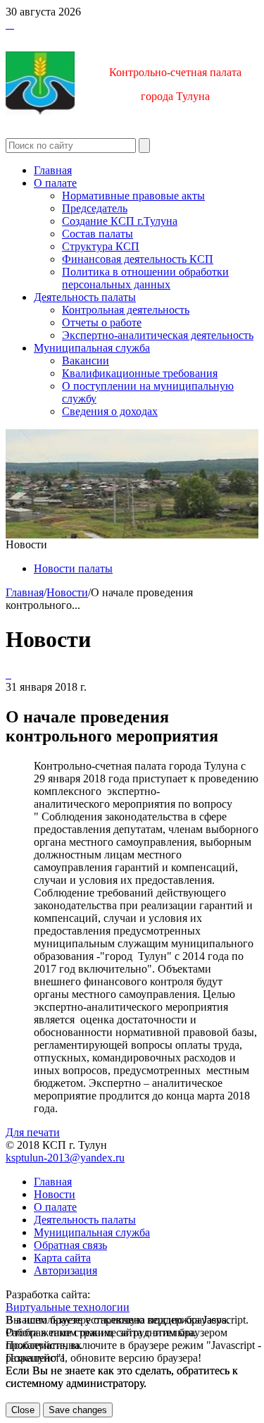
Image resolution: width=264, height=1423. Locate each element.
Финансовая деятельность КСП (137, 259)
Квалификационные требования (140, 373)
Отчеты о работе (102, 322)
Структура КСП (100, 246)
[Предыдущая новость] (9, 674)
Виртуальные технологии (68, 1307)
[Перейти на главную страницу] (7, 24)
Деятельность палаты (85, 297)
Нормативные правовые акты (133, 196)
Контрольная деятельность (125, 310)
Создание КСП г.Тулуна (119, 221)
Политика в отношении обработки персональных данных (145, 278)
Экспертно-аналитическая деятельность (157, 335)
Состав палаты (97, 234)
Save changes (78, 1410)
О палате (55, 183)
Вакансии (85, 360)
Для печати (33, 1132)
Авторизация (65, 1270)
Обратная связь (70, 1245)
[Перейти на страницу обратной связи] (12, 24)
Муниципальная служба (92, 348)
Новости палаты (73, 568)
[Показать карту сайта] (9, 24)
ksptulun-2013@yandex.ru (65, 1158)
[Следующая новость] (7, 674)
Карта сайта (62, 1258)
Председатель (94, 208)
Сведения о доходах (110, 411)
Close (22, 1410)
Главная (53, 170)
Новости (67, 592)
